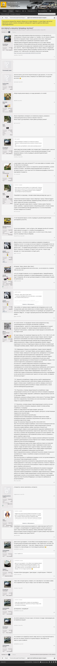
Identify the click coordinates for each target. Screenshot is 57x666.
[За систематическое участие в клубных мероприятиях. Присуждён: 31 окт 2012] (10, 336)
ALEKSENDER (6, 550)
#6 (54, 175)
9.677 (11, 109)
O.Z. (4, 172)
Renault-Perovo (7, 226)
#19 (54, 626)
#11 (54, 318)
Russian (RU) (3, 662)
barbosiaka (6, 83)
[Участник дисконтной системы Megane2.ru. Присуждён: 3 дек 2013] (6, 106)
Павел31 (16, 553)
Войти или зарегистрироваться (36, 1)
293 (11, 48)
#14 (54, 536)
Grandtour (38, 30)
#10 (54, 282)
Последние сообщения (15, 14)
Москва (11, 89)
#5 (54, 158)
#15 (54, 550)
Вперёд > (14, 32)
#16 (54, 576)
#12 (54, 482)
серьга (4, 569)
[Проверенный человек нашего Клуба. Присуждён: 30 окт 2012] (9, 279)
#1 (54, 56)
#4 (54, 124)
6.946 (11, 282)
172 (11, 573)
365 (11, 555)
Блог (23, 11)
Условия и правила (53, 664)
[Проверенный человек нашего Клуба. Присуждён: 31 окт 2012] (8, 106)
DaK (4, 124)
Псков (11, 501)
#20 (54, 645)
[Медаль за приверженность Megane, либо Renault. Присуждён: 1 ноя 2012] (7, 279)
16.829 (11, 131)
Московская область (9, 525)
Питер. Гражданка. (9, 49)
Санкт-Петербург (9, 556)
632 (11, 179)
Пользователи (31, 11)
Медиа (17, 11)
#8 (54, 237)
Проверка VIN (36, 662)
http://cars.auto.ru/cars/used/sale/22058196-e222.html (27, 53)
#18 (54, 612)
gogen (4, 251)
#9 (54, 254)
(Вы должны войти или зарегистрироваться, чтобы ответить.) (43, 654)
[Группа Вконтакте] (52, 5)
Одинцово (10, 110)
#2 (54, 83)
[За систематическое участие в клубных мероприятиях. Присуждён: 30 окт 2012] (9, 106)
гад (4, 519)
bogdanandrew (7, 496)
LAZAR (4, 275)
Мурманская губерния (8, 575)
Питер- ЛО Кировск (9, 283)
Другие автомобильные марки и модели (16, 30)
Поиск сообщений (5, 14)
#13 (54, 495)
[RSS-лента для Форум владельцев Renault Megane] (56, 662)
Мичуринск (10, 180)
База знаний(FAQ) (42, 11)
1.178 (11, 258)
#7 (54, 213)
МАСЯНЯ (5, 102)
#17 (54, 589)
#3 (54, 102)
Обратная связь (44, 662)
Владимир (10, 259)
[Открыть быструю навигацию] (54, 17)
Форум (11, 11)
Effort (4, 331)
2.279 (11, 340)
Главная (4, 11)
